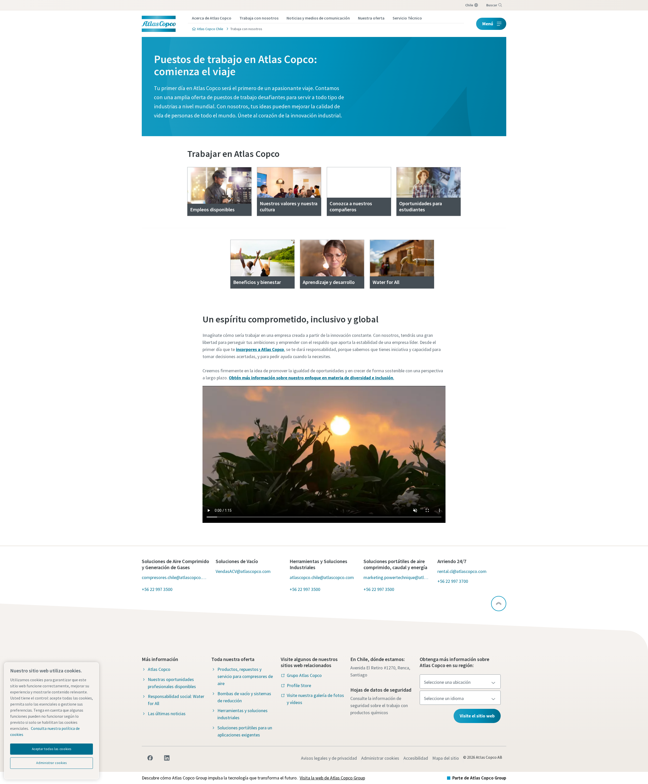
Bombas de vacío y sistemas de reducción (244, 697)
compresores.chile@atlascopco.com (175, 577)
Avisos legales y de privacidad (329, 758)
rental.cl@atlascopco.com (462, 571)
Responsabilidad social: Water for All (176, 699)
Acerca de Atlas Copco (211, 17)
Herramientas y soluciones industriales (242, 714)
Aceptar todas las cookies (51, 749)
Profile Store (299, 685)
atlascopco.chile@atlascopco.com (322, 577)
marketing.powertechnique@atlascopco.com (396, 577)
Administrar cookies (380, 758)
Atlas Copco (159, 669)
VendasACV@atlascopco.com (243, 571)
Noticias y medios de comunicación (318, 17)
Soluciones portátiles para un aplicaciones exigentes (244, 731)
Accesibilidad (415, 758)
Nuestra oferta (371, 17)
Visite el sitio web (477, 716)
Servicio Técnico (407, 17)
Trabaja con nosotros (258, 17)
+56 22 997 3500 (157, 589)
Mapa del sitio (445, 758)
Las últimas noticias (167, 713)
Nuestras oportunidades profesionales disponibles (172, 682)
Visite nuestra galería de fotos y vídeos (315, 698)
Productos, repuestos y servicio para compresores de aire (245, 676)
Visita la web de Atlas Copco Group (332, 778)
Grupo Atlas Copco (304, 675)
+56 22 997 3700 (452, 581)
